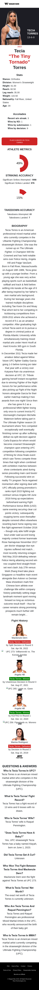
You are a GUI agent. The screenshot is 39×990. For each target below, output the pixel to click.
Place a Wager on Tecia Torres (19, 141)
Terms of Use (7, 970)
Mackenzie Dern (19, 638)
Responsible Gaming (29, 970)
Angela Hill (20, 674)
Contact (23, 966)
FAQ (8, 966)
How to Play (15, 966)
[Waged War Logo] (12, 4)
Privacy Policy (17, 970)
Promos (30, 966)
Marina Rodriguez (19, 742)
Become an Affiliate (19, 974)
